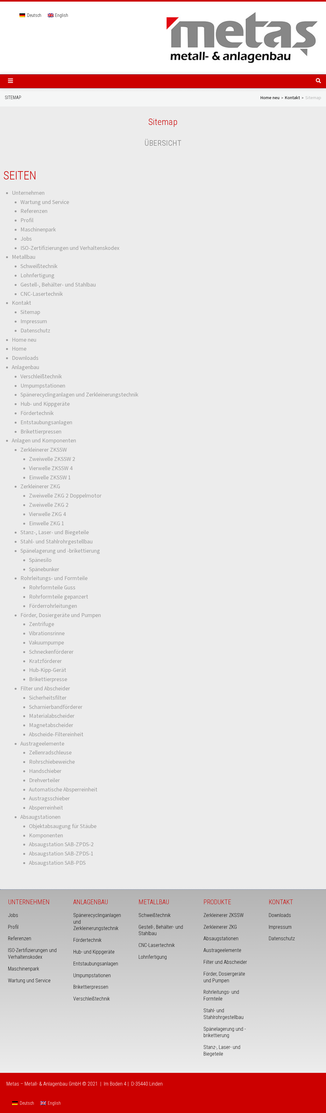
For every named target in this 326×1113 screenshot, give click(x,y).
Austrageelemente (42, 743)
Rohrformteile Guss (52, 587)
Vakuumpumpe (46, 642)
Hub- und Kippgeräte (45, 404)
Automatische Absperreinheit (63, 789)
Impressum (33, 321)
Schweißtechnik (38, 266)
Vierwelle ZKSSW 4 (51, 468)
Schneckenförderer (51, 652)
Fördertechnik (36, 413)
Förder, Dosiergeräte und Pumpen (60, 615)
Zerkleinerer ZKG (40, 486)
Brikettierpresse (48, 679)
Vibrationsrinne (47, 633)
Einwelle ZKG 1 (46, 523)
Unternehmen (28, 193)
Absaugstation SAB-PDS (57, 863)
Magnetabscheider (51, 725)
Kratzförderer (45, 661)
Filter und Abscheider (45, 688)
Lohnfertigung (37, 275)
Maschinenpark (38, 229)
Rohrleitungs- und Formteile (54, 578)
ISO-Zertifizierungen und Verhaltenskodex (69, 248)
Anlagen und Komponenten (44, 440)
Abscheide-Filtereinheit (56, 734)
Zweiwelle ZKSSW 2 (52, 459)
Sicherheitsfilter (48, 698)
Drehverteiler (44, 780)
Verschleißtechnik (41, 376)
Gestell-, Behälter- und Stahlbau (58, 284)
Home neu (270, 98)
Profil (26, 220)
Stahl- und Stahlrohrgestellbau (56, 541)
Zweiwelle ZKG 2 (48, 505)
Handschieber (45, 771)
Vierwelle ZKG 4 (47, 514)
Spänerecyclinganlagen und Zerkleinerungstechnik (79, 394)
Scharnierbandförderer (55, 707)
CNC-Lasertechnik (41, 294)
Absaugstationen (40, 817)
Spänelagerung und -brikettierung (60, 551)
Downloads (25, 358)
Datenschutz (35, 330)
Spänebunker (44, 569)
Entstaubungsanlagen (46, 422)
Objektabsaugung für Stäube (62, 826)
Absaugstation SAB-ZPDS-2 (61, 844)
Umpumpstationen (42, 385)
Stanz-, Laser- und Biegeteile (54, 532)
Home (19, 349)
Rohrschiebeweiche (52, 762)
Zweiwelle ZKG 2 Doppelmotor (65, 495)
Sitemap (30, 312)
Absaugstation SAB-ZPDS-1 (61, 853)
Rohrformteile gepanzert (58, 596)
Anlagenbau (25, 367)
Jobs (26, 239)
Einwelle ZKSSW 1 (50, 477)
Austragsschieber (49, 798)
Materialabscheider (51, 716)
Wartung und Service (44, 202)
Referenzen (33, 211)
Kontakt (292, 98)
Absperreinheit (46, 807)
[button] (10, 81)
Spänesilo (40, 560)
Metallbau (23, 257)
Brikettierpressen (40, 431)
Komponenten (46, 835)
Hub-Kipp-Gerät (47, 670)
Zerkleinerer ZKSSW (43, 450)
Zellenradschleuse (50, 752)
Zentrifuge (41, 624)
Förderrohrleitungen (53, 606)
